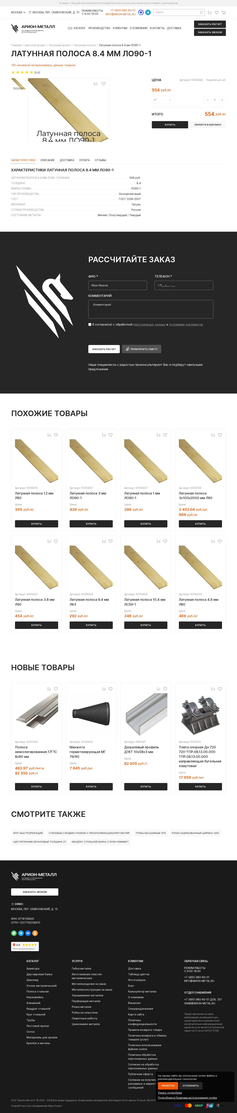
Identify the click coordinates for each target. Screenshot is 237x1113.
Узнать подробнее (170, 1092)
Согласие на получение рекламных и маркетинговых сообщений (147, 1083)
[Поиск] (201, 12)
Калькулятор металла (142, 991)
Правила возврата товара (145, 1029)
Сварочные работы (84, 1018)
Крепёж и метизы (38, 1043)
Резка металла (81, 1006)
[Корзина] (223, 12)
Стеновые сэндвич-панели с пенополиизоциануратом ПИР (89, 833)
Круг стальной (35, 1014)
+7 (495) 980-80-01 (123, 10)
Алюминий (33, 1002)
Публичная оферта (140, 1074)
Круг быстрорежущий (28, 833)
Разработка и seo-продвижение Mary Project (36, 1105)
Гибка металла (81, 968)
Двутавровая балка (39, 974)
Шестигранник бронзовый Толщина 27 (39, 841)
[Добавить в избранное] (104, 83)
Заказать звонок (210, 32)
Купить (36, 523)
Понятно (168, 1085)
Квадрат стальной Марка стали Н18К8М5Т (100, 841)
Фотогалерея (137, 980)
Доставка (174, 28)
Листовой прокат (37, 1025)
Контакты (157, 28)
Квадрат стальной (38, 1008)
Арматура (32, 968)
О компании (138, 28)
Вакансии (134, 1002)
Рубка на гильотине (85, 1012)
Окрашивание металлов (87, 995)
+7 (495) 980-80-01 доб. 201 (203, 999)
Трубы (30, 1020)
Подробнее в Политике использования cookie (187, 1097)
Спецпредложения (140, 1008)
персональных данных (149, 324)
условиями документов (186, 324)
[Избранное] (216, 12)
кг (155, 99)
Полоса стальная (37, 991)
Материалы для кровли (41, 1037)
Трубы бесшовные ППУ (151, 833)
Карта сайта (136, 1014)
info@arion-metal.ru (121, 14)
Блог (131, 985)
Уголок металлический (41, 985)
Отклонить (191, 1085)
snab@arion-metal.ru (199, 1003)
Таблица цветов (138, 974)
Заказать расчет (210, 24)
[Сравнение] (209, 12)
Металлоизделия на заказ (89, 983)
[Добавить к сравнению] (96, 83)
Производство (99, 28)
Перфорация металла (86, 1001)
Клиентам (120, 28)
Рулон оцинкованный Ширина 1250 (195, 833)
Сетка (30, 1031)
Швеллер (32, 980)
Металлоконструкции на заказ (92, 989)
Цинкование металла (86, 1024)
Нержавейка (34, 997)
